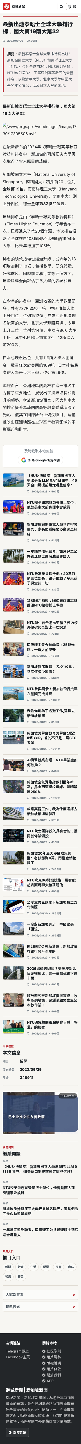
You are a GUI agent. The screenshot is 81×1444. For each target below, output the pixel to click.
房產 (58, 1267)
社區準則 (53, 1351)
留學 (23, 1061)
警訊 (8, 1276)
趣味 (71, 1267)
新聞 (8, 1267)
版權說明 (53, 1363)
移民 (21, 1276)
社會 (21, 1267)
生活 (33, 1267)
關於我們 (53, 1375)
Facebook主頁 (18, 1357)
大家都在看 (15, 1294)
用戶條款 (53, 1369)
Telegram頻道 (17, 1351)
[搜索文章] (61, 6)
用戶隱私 (53, 1357)
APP (49, 1381)
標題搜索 (13, 1306)
